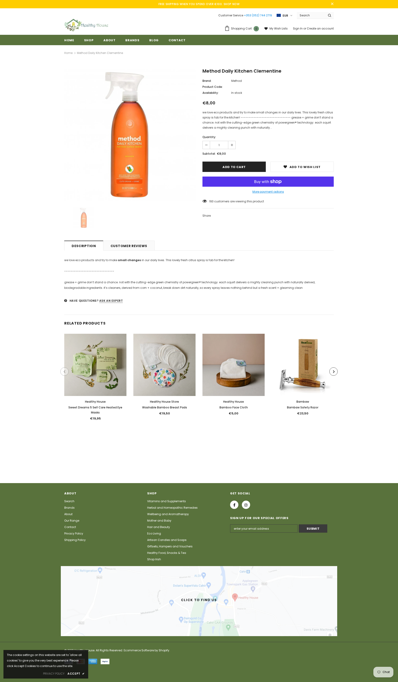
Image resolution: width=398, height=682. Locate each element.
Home (68, 53)
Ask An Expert (111, 301)
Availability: (210, 93)
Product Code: (212, 87)
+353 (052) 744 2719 (258, 15)
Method (236, 81)
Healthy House (95, 402)
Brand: (206, 81)
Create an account (320, 28)
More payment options (268, 192)
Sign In (298, 28)
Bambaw (302, 402)
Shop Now (232, 4)
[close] (332, 4)
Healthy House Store (164, 402)
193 (211, 201)
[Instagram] (246, 505)
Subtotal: (209, 154)
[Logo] (86, 25)
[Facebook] (234, 505)
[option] (130, 135)
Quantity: (209, 137)
